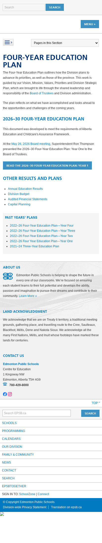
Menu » (90, 24)
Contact (9, 470)
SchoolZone (27, 494)
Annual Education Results (25, 189)
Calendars (11, 439)
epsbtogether (14, 486)
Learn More (26, 296)
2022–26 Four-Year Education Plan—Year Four (42, 225)
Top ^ (96, 403)
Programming (13, 431)
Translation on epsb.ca (66, 507)
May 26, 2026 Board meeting (30, 144)
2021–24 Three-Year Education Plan (34, 246)
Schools (9, 423)
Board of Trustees (41, 93)
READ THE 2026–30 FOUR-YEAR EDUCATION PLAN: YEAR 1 (47, 165)
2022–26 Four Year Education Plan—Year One (41, 241)
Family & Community (18, 454)
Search (8, 478)
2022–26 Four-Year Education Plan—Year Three (42, 231)
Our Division (12, 446)
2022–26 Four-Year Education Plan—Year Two (41, 236)
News (6, 462)
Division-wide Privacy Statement (24, 507)
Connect (43, 494)
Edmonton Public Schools (24, 24)
